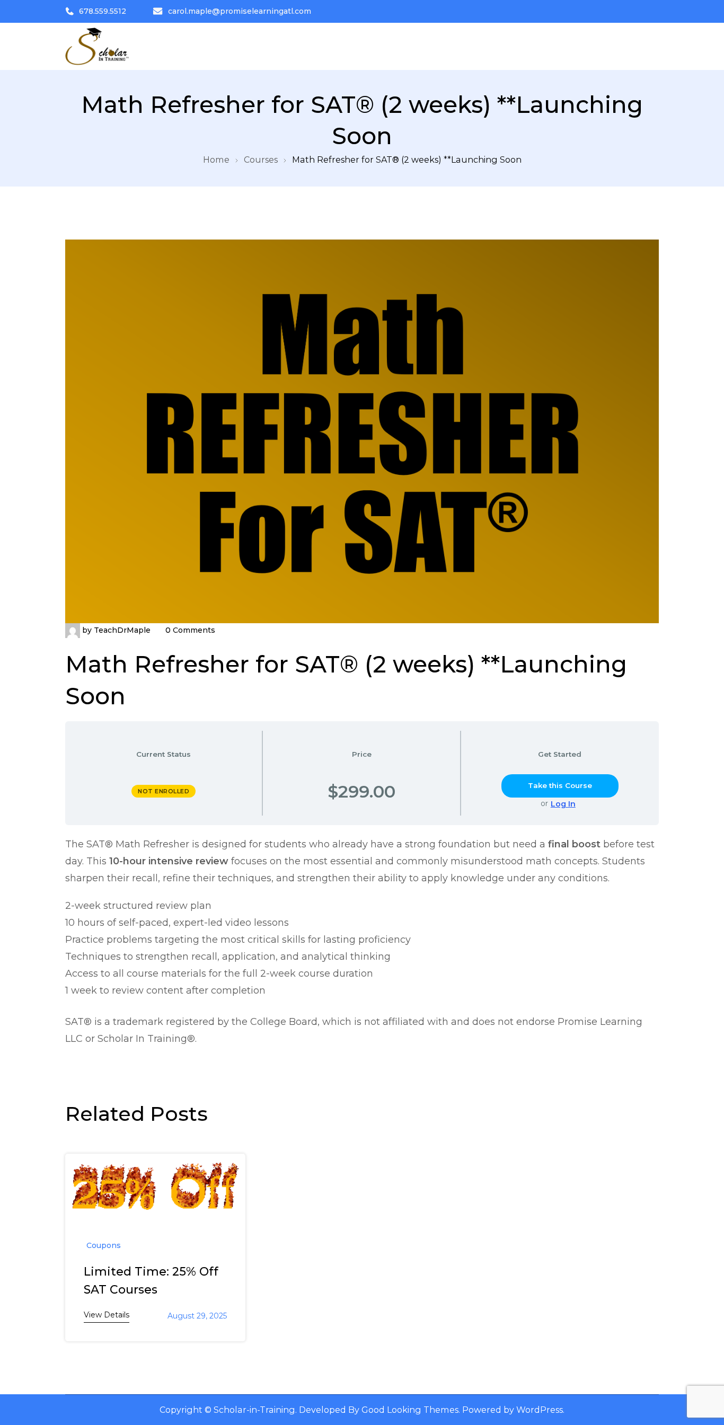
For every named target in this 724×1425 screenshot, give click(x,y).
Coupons (103, 1245)
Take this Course (560, 785)
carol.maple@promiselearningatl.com (239, 11)
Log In (563, 804)
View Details (106, 1315)
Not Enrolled (163, 791)
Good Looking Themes (409, 1409)
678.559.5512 (102, 11)
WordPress (539, 1409)
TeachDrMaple (122, 630)
